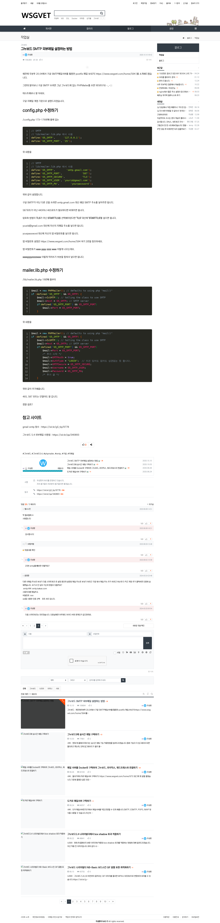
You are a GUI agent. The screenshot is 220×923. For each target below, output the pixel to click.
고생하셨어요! (162, 114)
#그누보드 (27, 454)
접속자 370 (195, 3)
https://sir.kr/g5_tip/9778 (55, 427)
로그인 (135, 3)
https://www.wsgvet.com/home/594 (115, 74)
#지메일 (71, 454)
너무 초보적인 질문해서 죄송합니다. (170, 84)
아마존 (82, 18)
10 (105, 901)
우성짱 (29, 55)
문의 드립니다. (164, 81)
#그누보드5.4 (37, 454)
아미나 (50, 689)
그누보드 (96, 18)
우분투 (56, 18)
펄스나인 (28, 509)
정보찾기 (153, 3)
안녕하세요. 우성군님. (167, 88)
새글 (31, 3)
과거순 (151, 504)
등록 (147, 643)
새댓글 (159, 102)
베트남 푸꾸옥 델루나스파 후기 (168, 95)
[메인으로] (24, 29)
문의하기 (185, 917)
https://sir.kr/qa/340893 (65, 435)
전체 (24, 689)
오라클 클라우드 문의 (167, 77)
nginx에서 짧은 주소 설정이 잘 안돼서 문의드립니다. (175, 92)
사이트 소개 (25, 917)
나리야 (41, 689)
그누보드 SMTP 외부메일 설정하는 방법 (82, 461)
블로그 (189, 38)
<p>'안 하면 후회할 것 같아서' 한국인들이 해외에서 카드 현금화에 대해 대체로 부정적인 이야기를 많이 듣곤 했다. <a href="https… (172, 111)
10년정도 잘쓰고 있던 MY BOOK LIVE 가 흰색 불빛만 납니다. (176, 73)
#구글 (64, 454)
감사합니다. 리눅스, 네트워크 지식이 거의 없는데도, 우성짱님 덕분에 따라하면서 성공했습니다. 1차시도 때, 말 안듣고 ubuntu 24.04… (171, 122)
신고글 (185, 3)
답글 (142, 523)
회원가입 (144, 3)
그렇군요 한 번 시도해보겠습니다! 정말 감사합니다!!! (172, 125)
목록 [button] (150, 60)
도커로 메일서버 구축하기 (76, 472)
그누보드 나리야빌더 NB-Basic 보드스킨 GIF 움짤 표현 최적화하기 (99, 867)
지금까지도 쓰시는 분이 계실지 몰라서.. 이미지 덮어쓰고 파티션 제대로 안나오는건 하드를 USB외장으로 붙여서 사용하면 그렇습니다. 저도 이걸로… (172, 118)
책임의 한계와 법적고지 (73, 917)
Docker (74, 18)
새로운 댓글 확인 (138, 626)
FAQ (161, 3)
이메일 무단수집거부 (55, 917)
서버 (57, 689)
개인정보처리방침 (38, 917)
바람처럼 (30, 544)
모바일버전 (195, 917)
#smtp (58, 454)
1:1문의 (177, 3)
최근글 (159, 68)
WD (62, 18)
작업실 (197, 38)
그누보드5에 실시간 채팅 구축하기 (80, 464)
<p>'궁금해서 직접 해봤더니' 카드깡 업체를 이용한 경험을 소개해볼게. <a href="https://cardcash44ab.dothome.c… (172, 107)
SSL (67, 18)
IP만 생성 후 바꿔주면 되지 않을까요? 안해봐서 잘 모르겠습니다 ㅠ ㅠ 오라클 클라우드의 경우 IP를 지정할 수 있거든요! (172, 129)
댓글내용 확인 (30, 550)
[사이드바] (195, 29)
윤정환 (27, 576)
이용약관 (166, 917)
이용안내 (176, 917)
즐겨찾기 (24, 3)
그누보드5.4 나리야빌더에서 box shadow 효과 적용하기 (94, 834)
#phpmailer (49, 454)
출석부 (168, 3)
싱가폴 (89, 18)
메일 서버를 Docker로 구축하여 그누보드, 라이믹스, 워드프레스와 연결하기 (95, 468)
